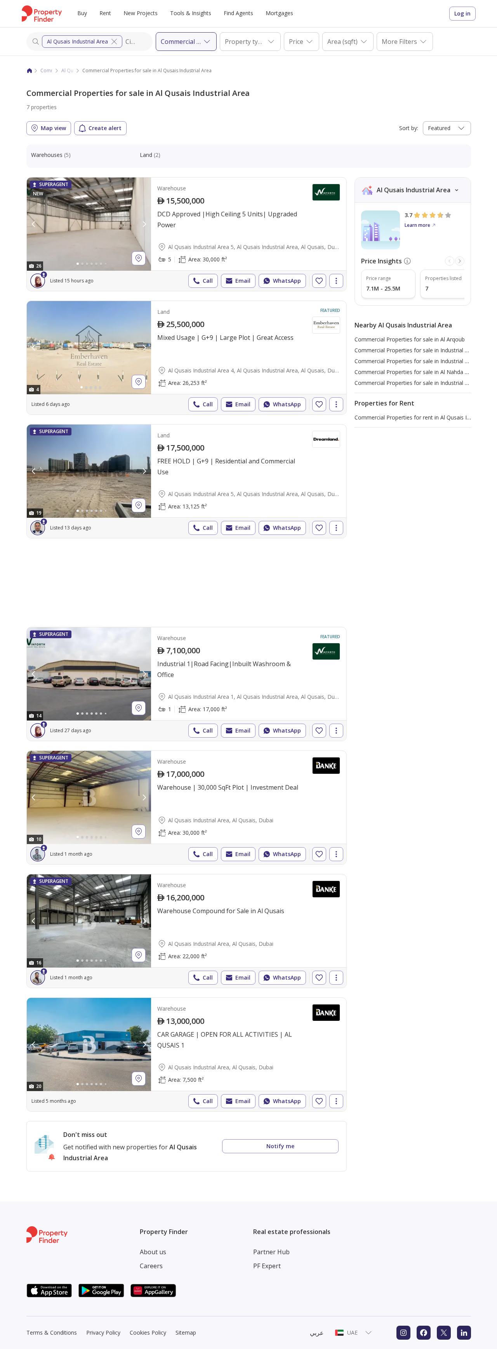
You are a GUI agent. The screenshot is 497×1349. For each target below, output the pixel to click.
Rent (105, 13)
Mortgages (279, 13)
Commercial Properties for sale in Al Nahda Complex (421, 372)
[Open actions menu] (336, 281)
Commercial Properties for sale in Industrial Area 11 (419, 361)
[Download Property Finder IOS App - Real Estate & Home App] (49, 1290)
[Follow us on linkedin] (464, 1333)
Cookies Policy (148, 1332)
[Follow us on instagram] (403, 1333)
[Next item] (459, 261)
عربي (317, 1332)
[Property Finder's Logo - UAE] (42, 13)
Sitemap (186, 1332)
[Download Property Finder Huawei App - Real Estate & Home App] (153, 1290)
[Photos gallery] (89, 224)
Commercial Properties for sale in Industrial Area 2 (418, 350)
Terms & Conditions (51, 1332)
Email (242, 280)
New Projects (140, 13)
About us (153, 1252)
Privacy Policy (103, 1332)
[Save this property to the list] (319, 281)
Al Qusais (71, 70)
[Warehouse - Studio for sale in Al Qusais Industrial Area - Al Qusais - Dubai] (186, 807)
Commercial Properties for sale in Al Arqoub (410, 339)
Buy (82, 13)
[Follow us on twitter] (444, 1333)
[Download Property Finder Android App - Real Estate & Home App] (101, 1290)
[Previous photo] (34, 224)
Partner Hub (271, 1252)
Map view (53, 128)
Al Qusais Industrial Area (77, 41)
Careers (151, 1266)
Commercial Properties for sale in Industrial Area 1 (418, 382)
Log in (462, 13)
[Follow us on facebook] (424, 1333)
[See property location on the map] (139, 258)
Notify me (280, 1146)
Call (208, 280)
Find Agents (238, 13)
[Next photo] (144, 224)
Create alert (105, 128)
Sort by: (408, 128)
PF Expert (267, 1266)
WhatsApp (287, 280)
